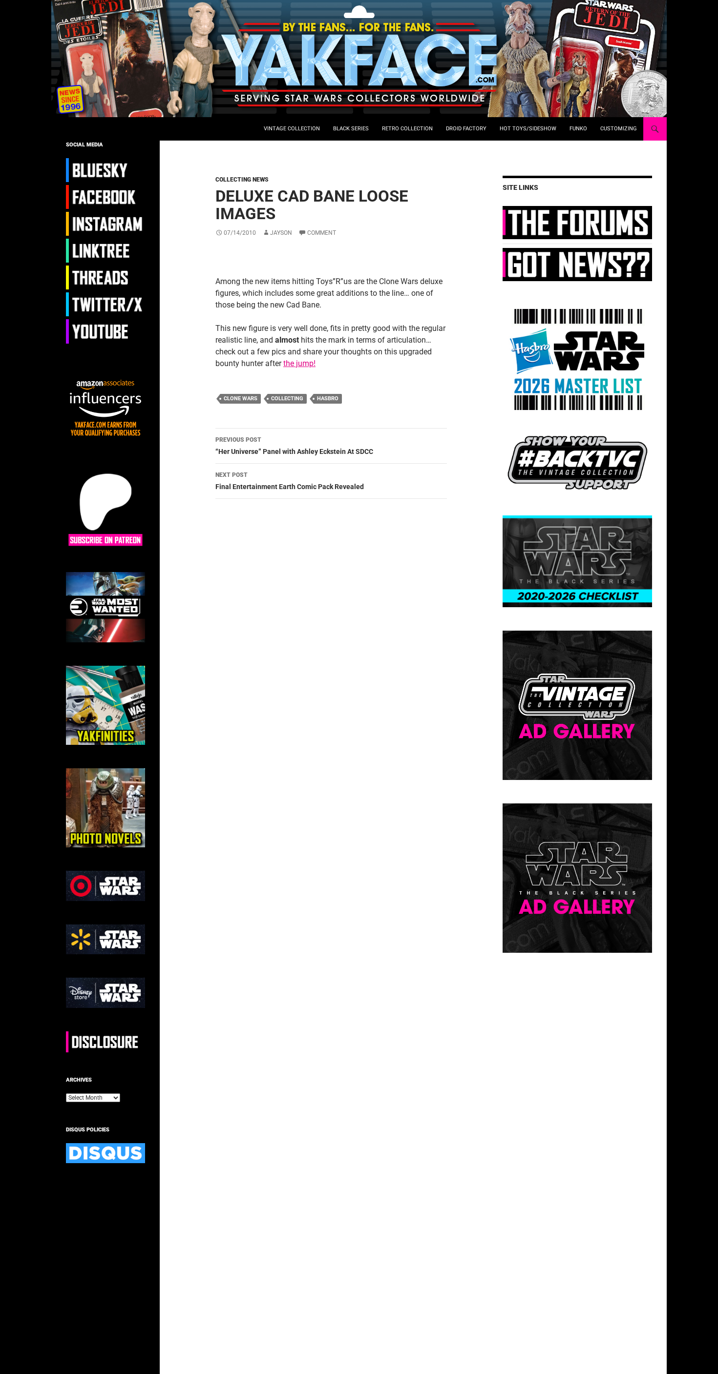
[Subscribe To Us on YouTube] (105, 331)
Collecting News (242, 179)
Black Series (351, 128)
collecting (287, 398)
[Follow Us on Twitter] (105, 304)
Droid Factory (466, 128)
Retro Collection (407, 128)
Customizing (618, 128)
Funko (578, 128)
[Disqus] (324, 644)
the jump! (299, 363)
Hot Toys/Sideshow (528, 128)
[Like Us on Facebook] (105, 196)
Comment (321, 232)
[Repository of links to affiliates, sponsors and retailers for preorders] (105, 250)
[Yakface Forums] (577, 222)
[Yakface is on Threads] (105, 277)
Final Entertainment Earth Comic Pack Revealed (289, 481)
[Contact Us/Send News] (577, 264)
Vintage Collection (292, 128)
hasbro (327, 398)
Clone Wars (240, 398)
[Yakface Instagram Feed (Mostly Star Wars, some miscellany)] (105, 223)
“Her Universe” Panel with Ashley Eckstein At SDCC (294, 445)
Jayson (281, 232)
